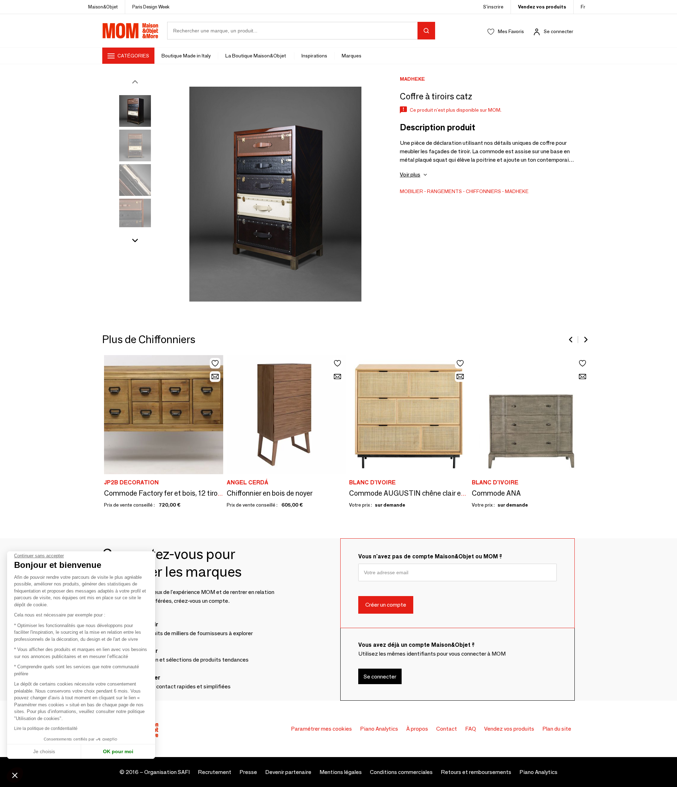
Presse (248, 772)
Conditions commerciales (401, 772)
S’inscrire (493, 7)
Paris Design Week (151, 7)
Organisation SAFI (167, 772)
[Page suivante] (585, 340)
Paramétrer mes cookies (321, 728)
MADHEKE (517, 191)
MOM (130, 30)
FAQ (470, 728)
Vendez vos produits (542, 7)
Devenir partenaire (288, 772)
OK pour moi (118, 751)
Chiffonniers (483, 191)
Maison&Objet (103, 7)
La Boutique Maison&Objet (256, 55)
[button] (14, 775)
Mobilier (411, 191)
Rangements (444, 191)
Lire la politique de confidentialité (46, 728)
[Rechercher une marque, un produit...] (426, 30)
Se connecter (558, 31)
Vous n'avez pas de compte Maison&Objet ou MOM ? (430, 556)
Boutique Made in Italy (186, 55)
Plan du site (556, 728)
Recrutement (214, 772)
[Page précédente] (571, 340)
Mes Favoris (511, 31)
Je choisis (44, 751)
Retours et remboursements (476, 772)
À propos (417, 728)
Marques (351, 55)
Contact (446, 728)
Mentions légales (340, 772)
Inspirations (314, 55)
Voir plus (410, 174)
